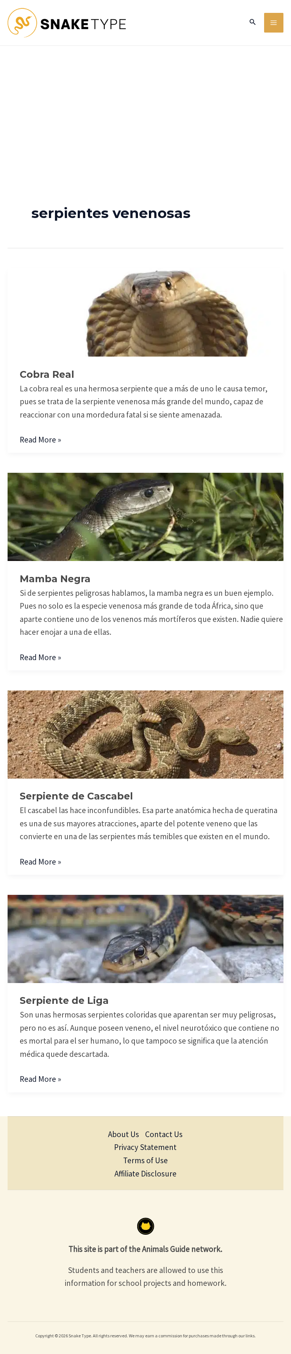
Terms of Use (145, 1160)
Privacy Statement (145, 1147)
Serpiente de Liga (64, 1000)
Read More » (40, 439)
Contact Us (164, 1134)
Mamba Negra (55, 578)
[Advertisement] (145, 103)
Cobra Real (47, 374)
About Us (123, 1134)
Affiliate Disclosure (145, 1174)
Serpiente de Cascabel (76, 796)
